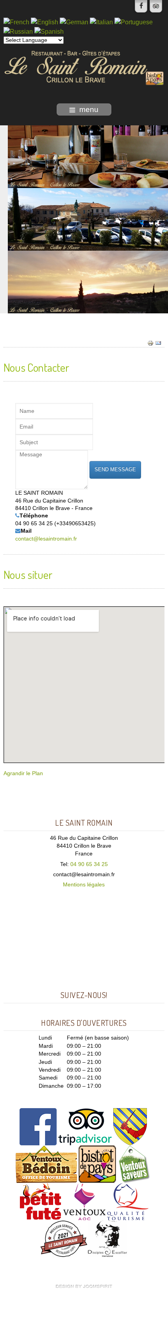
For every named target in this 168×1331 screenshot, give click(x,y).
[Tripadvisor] (156, 6)
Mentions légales (84, 885)
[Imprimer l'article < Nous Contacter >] (150, 343)
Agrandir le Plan (23, 773)
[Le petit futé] (40, 1201)
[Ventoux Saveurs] (134, 1164)
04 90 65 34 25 (89, 864)
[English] (44, 21)
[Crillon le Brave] (130, 1126)
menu (88, 109)
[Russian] (18, 31)
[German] (74, 21)
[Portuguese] (133, 21)
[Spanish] (49, 31)
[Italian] (101, 21)
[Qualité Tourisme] (127, 1201)
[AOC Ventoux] (84, 1201)
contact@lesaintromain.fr (46, 539)
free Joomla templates (84, 1286)
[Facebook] (141, 6)
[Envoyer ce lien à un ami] (158, 343)
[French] (16, 21)
